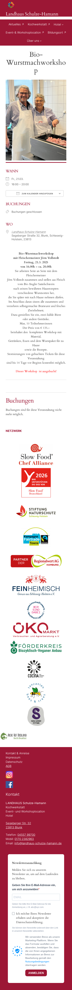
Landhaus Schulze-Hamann (32, 14)
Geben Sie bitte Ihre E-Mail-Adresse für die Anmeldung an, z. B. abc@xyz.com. (31, 905)
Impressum (13, 757)
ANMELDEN (36, 973)
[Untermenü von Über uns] (41, 41)
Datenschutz (14, 761)
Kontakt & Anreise (17, 753)
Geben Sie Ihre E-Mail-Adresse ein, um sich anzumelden (34, 887)
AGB (8, 766)
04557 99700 (26, 834)
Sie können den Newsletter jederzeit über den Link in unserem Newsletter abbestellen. (35, 929)
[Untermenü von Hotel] (62, 24)
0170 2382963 (24, 839)
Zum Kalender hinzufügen (37, 194)
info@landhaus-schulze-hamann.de (38, 843)
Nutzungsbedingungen (37, 961)
